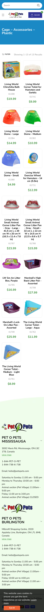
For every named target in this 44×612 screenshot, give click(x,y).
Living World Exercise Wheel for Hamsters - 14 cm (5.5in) (32, 177)
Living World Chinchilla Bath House (11, 87)
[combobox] (22, 5)
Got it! (12, 608)
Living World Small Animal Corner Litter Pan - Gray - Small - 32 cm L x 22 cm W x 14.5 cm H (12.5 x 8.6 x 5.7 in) (33, 229)
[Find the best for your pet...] (38, 5)
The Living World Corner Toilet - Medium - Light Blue (11, 370)
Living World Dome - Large (11, 133)
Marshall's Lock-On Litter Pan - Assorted (11, 325)
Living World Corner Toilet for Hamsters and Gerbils (32, 88)
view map (6, 454)
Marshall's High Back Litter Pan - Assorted (32, 280)
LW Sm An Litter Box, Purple (11, 279)
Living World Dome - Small (11, 174)
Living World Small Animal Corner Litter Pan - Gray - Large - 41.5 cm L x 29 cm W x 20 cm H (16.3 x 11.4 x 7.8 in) (11, 229)
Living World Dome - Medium (32, 133)
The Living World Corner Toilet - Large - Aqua (32, 325)
